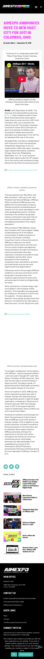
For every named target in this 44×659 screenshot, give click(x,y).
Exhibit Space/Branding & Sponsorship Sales (20, 598)
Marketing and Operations (13, 605)
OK (14, 654)
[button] (36, 7)
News (5, 616)
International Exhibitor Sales (14, 602)
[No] (40, 647)
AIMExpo (8, 115)
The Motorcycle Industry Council (15, 622)
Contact (6, 619)
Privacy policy (25, 654)
